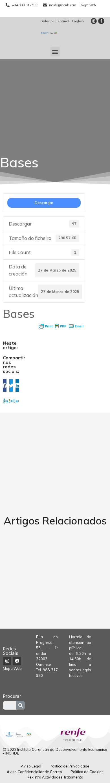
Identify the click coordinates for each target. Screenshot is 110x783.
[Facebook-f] (101, 21)
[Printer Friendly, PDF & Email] (61, 326)
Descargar (44, 202)
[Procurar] (20, 705)
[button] (55, 51)
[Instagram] (94, 21)
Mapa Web (12, 668)
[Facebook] (17, 661)
